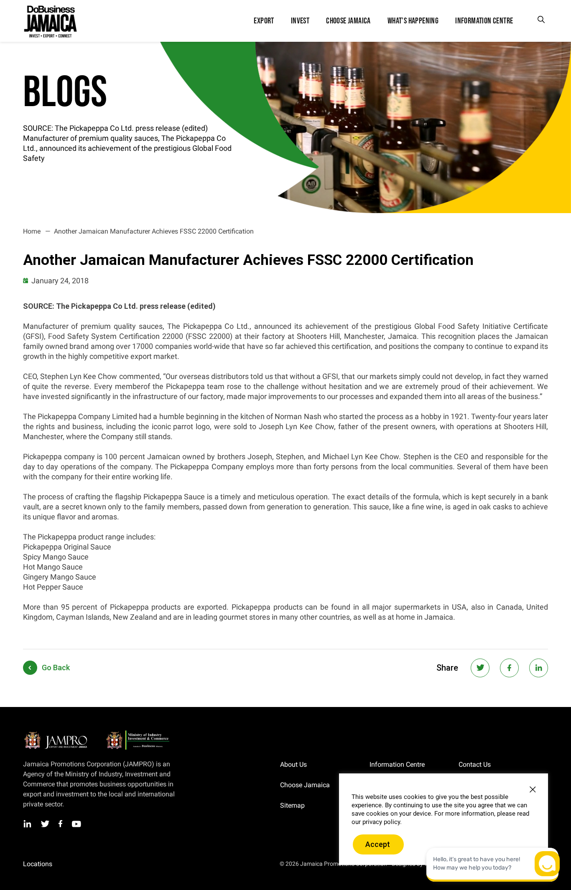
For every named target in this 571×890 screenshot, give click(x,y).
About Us (293, 764)
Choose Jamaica (305, 785)
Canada (158, 864)
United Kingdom (118, 864)
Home (32, 231)
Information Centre (397, 764)
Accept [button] (377, 844)
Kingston (34, 864)
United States (193, 864)
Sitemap (292, 805)
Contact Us (475, 764)
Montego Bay (72, 864)
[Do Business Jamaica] (49, 21)
